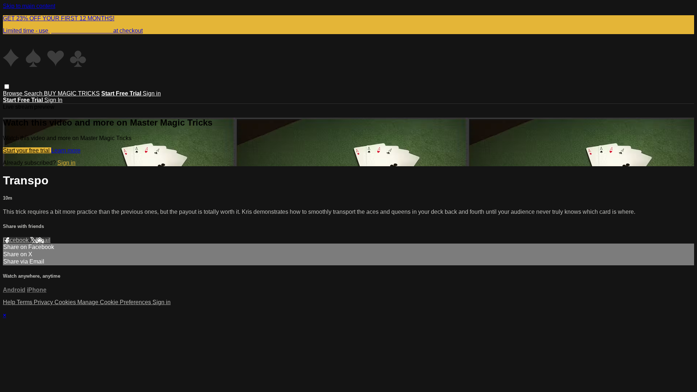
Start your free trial (27, 150)
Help (10, 302)
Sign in (152, 93)
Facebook (16, 240)
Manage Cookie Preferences (114, 302)
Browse (13, 93)
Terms (25, 302)
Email (43, 240)
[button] (6, 86)
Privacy (44, 302)
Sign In (53, 100)
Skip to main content (29, 6)
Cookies (65, 302)
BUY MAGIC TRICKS (72, 93)
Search (34, 93)
